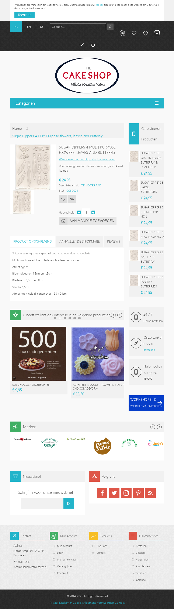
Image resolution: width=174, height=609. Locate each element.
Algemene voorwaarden (98, 603)
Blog (122, 33)
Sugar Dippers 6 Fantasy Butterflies (152, 281)
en (29, 27)
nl (16, 27)
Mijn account (134, 33)
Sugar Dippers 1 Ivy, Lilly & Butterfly (152, 256)
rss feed (150, 493)
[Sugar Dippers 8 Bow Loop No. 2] (134, 235)
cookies (99, 4)
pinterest (138, 493)
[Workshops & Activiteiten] (146, 397)
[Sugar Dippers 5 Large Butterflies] (134, 185)
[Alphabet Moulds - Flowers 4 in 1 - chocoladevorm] (99, 329)
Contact (101, 553)
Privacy (54, 603)
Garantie (141, 580)
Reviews (113, 241)
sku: (62, 191)
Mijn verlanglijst (145, 33)
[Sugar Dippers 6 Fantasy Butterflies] (134, 280)
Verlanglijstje (64, 566)
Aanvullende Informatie (79, 241)
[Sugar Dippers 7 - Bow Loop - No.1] (134, 210)
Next (119, 315)
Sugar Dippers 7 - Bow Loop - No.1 (152, 211)
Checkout (62, 573)
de (42, 27)
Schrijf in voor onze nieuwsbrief (45, 492)
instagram (126, 493)
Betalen (81, 45)
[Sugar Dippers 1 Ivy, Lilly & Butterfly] (134, 255)
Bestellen (141, 546)
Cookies (78, 603)
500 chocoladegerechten (31, 385)
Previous (113, 315)
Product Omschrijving (32, 241)
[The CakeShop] (87, 75)
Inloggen (92, 45)
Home (17, 128)
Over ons (102, 546)
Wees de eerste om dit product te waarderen (87, 159)
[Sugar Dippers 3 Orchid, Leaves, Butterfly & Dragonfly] (134, 156)
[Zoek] (110, 27)
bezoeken (149, 350)
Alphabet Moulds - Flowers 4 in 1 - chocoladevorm (98, 387)
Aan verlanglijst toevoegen (63, 199)
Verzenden (142, 559)
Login (60, 553)
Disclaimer (65, 603)
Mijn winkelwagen (157, 33)
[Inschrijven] (68, 503)
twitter (114, 493)
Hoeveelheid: (67, 212)
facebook (102, 493)
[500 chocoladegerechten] (38, 329)
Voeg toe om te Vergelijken (72, 199)
